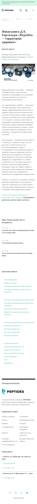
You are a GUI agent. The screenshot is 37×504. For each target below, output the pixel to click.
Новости (5, 433)
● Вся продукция (10, 280)
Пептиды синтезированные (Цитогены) (19, 300)
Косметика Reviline (11, 343)
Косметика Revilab (11, 335)
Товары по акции (10, 283)
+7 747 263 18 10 (8, 468)
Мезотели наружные (12, 329)
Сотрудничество (8, 427)
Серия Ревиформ (10, 356)
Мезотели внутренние (12, 326)
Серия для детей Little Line (14, 347)
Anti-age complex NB (11, 332)
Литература (8, 363)
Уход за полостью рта (12, 350)
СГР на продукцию (8, 445)
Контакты (23, 423)
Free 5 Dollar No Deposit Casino (12, 243)
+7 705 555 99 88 (8, 463)
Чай (5, 360)
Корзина (5, 423)
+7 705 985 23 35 (8, 478)
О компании (24, 417)
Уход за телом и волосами (14, 353)
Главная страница (8, 417)
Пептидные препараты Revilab (15, 309)
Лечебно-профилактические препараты (19, 322)
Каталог (5, 420)
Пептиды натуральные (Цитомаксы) (18, 286)
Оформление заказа (27, 420)
